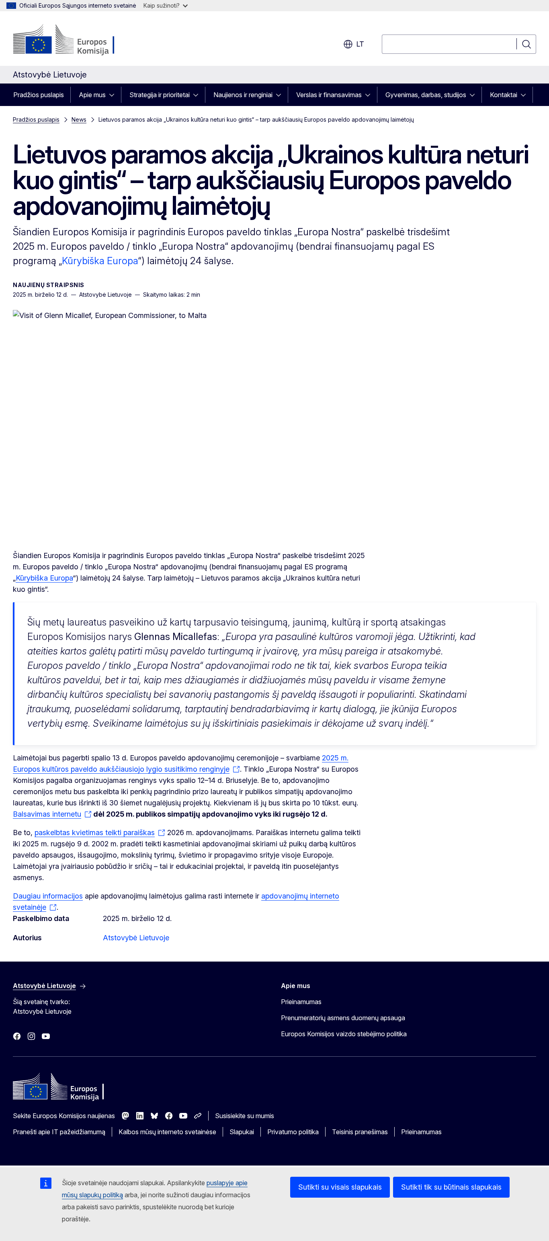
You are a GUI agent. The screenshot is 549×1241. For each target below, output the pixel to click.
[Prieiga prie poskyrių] (114, 95)
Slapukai (241, 1132)
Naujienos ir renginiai (242, 95)
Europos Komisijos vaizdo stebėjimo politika (344, 1034)
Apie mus (92, 95)
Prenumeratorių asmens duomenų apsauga (343, 1018)
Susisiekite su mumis (244, 1116)
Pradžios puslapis (38, 95)
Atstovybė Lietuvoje (136, 937)
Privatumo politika (293, 1132)
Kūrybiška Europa (100, 261)
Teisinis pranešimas (360, 1132)
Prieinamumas (301, 1002)
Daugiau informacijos (48, 896)
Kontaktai (503, 95)
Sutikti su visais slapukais (340, 1187)
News (79, 119)
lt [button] (360, 44)
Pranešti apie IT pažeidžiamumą (59, 1132)
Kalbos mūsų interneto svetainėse (167, 1132)
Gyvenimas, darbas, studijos (425, 95)
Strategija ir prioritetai (159, 95)
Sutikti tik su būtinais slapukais (451, 1187)
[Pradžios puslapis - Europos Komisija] (78, 40)
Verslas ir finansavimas (329, 95)
